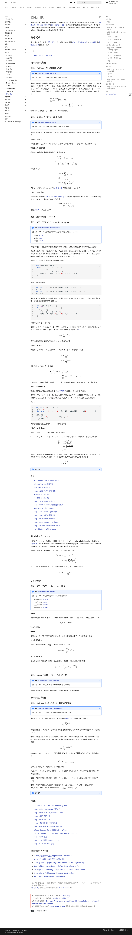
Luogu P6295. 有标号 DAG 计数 (45, 491)
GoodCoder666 (95, 901)
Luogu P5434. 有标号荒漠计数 (44, 501)
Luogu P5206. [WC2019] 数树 (44, 844)
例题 (45, 73)
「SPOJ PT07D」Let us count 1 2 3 (48, 591)
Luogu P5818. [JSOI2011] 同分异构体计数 (48, 813)
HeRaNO (35, 904)
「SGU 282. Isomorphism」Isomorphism (50, 708)
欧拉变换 (34, 544)
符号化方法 (55, 25)
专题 (97, 7)
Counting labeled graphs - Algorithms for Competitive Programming (59, 863)
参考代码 (37, 469)
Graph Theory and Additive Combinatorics (49, 876)
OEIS (63, 25)
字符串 (59, 7)
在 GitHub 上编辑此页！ (62, 898)
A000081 (45, 605)
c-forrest (65, 901)
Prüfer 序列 (51, 42)
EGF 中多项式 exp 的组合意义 (55, 197)
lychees (58, 901)
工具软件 (21, 7)
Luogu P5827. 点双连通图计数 (44, 515)
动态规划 (51, 7)
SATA (63, 906)
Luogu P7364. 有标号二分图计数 (45, 512)
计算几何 (85, 7)
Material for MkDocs (17, 932)
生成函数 (93, 42)
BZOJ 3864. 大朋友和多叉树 (44, 484)
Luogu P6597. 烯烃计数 (42, 816)
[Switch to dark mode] (75, 2)
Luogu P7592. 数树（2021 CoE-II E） (47, 840)
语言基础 (29, 7)
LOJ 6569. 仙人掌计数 (41, 494)
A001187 (41, 235)
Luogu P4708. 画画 (40, 837)
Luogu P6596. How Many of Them (46, 522)
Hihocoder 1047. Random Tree (45, 56)
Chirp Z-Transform (64, 888)
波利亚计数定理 (43, 25)
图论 (78, 7)
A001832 (61, 391)
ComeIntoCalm (83, 901)
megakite (42, 904)
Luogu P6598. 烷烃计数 (42, 820)
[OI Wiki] (6, 2)
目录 (107, 16)
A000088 (68, 718)
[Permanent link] (43, 37)
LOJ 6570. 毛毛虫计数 (41, 498)
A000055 (45, 607)
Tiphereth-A (50, 901)
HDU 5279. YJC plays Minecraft (45, 508)
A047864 (41, 241)
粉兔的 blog (35, 888)
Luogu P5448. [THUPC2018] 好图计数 (47, 809)
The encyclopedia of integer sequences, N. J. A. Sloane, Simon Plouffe (59, 870)
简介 (6, 7)
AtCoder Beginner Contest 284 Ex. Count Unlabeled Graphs (55, 833)
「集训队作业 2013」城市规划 (47, 122)
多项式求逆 (58, 188)
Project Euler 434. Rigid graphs (45, 529)
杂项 (92, 7)
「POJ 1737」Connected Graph (47, 73)
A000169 (45, 599)
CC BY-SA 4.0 (54, 906)
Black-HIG (73, 901)
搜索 (44, 7)
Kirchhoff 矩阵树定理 (80, 42)
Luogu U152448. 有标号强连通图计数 (47, 526)
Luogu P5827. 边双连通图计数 (44, 519)
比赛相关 (13, 7)
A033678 (41, 238)
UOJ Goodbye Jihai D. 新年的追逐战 (47, 481)
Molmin (50, 904)
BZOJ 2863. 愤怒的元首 (42, 488)
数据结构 (72, 7)
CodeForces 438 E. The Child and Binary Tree (50, 806)
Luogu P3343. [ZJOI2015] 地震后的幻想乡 (48, 505)
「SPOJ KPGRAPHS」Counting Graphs (49, 228)
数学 (65, 7)
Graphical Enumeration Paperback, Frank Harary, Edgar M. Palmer (58, 866)
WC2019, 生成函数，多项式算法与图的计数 (49, 859)
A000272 (45, 602)
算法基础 (38, 7)
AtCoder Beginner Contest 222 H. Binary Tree (50, 830)
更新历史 (66, 896)
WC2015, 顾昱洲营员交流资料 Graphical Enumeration (53, 856)
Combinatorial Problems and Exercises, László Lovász (54, 873)
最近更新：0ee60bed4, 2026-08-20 (115, 930)
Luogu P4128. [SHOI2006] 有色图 (45, 823)
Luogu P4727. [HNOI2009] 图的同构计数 (48, 826)
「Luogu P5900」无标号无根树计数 (48, 680)
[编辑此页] (100, 17)
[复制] (99, 265)
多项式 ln (37, 210)
